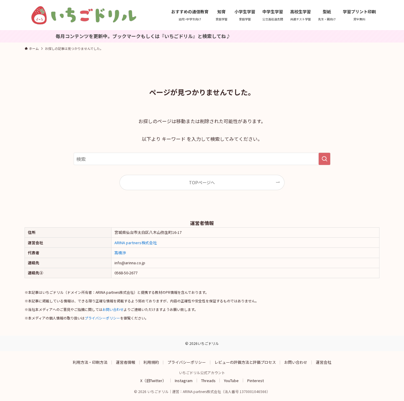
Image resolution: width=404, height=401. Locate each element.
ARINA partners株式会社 (135, 242)
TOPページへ (202, 182)
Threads (208, 380)
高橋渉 (120, 252)
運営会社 (323, 362)
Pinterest (255, 380)
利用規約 (151, 362)
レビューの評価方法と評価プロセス (245, 362)
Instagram (184, 380)
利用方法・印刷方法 (90, 362)
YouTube (231, 380)
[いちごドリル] (84, 15)
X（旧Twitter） (153, 380)
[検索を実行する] (324, 159)
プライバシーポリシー (102, 317)
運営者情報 (125, 362)
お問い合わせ (113, 309)
